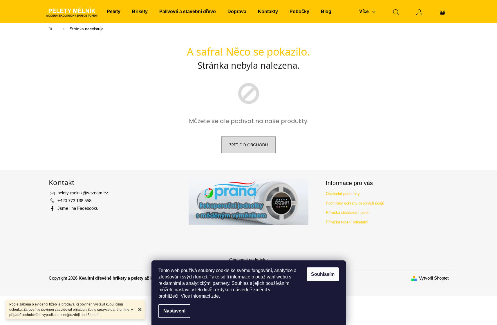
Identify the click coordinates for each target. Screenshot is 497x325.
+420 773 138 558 (74, 200)
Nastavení (174, 310)
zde (215, 296)
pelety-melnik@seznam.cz (82, 192)
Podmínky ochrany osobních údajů (355, 203)
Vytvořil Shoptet (434, 278)
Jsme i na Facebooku (77, 208)
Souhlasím (323, 274)
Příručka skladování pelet (347, 212)
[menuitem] (113, 11)
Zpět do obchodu (248, 145)
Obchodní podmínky (343, 193)
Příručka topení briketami (347, 222)
